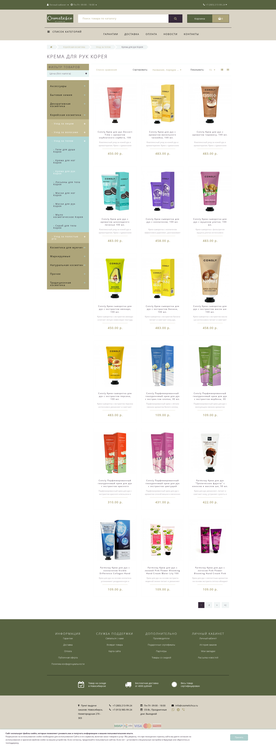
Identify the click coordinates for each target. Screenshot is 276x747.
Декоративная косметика (60, 105)
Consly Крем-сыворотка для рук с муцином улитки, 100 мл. (210, 222)
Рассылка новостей (208, 657)
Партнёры (161, 651)
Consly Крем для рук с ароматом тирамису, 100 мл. (210, 133)
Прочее (55, 273)
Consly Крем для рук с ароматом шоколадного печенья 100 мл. (115, 222)
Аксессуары (58, 86)
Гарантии (110, 34)
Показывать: (197, 69)
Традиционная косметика (60, 284)
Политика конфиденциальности (67, 663)
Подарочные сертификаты (161, 644)
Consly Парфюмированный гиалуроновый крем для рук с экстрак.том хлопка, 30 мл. (162, 396)
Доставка (131, 34)
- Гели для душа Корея (64, 150)
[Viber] (183, 709)
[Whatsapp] (173, 709)
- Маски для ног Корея (64, 194)
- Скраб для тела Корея (65, 226)
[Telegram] (178, 709)
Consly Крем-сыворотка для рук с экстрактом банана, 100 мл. (162, 309)
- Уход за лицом (63, 123)
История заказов (208, 644)
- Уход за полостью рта (65, 237)
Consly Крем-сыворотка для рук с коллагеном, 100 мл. (162, 220)
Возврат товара (115, 644)
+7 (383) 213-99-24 (122, 705)
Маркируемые (60, 256)
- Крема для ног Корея (64, 161)
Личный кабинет (208, 638)
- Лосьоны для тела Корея (66, 183)
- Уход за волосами (65, 132)
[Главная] (51, 46)
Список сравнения (106, 69)
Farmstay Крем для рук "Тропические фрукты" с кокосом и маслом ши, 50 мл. (210, 483)
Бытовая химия (61, 94)
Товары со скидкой (161, 657)
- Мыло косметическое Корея (68, 215)
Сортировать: (140, 69)
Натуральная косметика (67, 265)
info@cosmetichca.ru (186, 705)
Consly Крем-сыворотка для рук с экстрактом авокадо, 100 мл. (115, 309)
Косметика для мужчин (67, 247)
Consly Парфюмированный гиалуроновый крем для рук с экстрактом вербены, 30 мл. (210, 397)
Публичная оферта (68, 657)
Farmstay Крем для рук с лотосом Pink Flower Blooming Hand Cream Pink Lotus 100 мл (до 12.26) (210, 572)
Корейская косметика (65, 114)
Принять (239, 737)
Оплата (151, 34)
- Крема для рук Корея (64, 172)
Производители (161, 638)
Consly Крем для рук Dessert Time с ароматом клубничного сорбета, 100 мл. (115, 136)
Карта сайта (115, 651)
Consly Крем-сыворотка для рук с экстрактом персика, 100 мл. (115, 396)
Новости (170, 34)
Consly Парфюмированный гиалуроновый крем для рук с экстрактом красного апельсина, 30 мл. (115, 484)
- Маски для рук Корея (64, 205)
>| (225, 605)
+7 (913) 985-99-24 (122, 709)
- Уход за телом (62, 140)
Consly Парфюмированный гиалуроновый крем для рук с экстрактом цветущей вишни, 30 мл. (163, 484)
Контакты (191, 34)
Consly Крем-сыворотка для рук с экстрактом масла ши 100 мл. (210, 309)
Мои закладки (208, 651)
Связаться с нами (115, 638)
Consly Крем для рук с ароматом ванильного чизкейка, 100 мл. (162, 134)
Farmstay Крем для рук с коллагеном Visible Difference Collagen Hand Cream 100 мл (115, 572)
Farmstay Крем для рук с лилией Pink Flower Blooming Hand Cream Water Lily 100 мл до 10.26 (162, 572)
